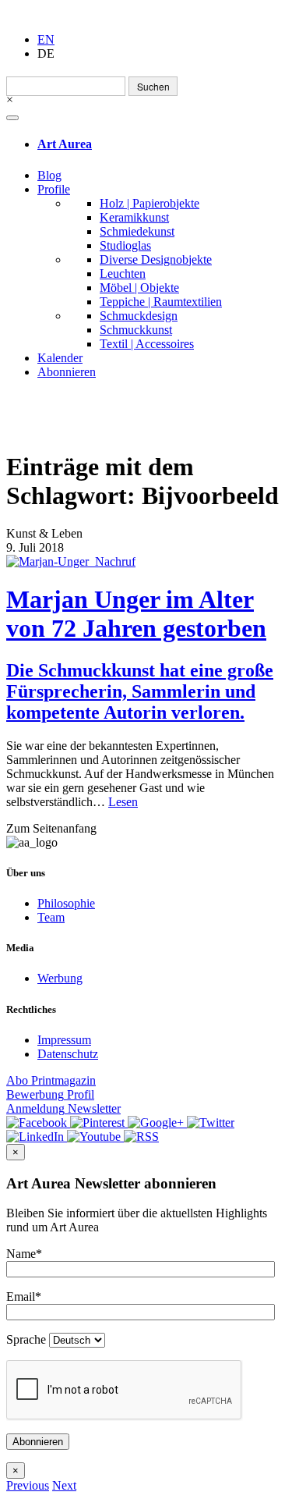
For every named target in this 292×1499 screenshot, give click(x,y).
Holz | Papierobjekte (149, 203)
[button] (27, 1485)
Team (51, 917)
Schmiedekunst (137, 231)
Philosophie (66, 903)
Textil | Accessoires (147, 343)
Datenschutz (67, 1053)
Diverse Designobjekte (156, 259)
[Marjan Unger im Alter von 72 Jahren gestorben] (146, 562)
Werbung (60, 978)
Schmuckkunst (136, 329)
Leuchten (123, 273)
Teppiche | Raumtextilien (161, 301)
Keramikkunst (134, 217)
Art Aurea (64, 144)
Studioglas (125, 245)
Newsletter (63, 1108)
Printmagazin (51, 1080)
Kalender (60, 357)
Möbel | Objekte (139, 287)
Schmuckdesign (139, 315)
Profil (50, 1094)
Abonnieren (66, 371)
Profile (53, 189)
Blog (49, 175)
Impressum (64, 1039)
